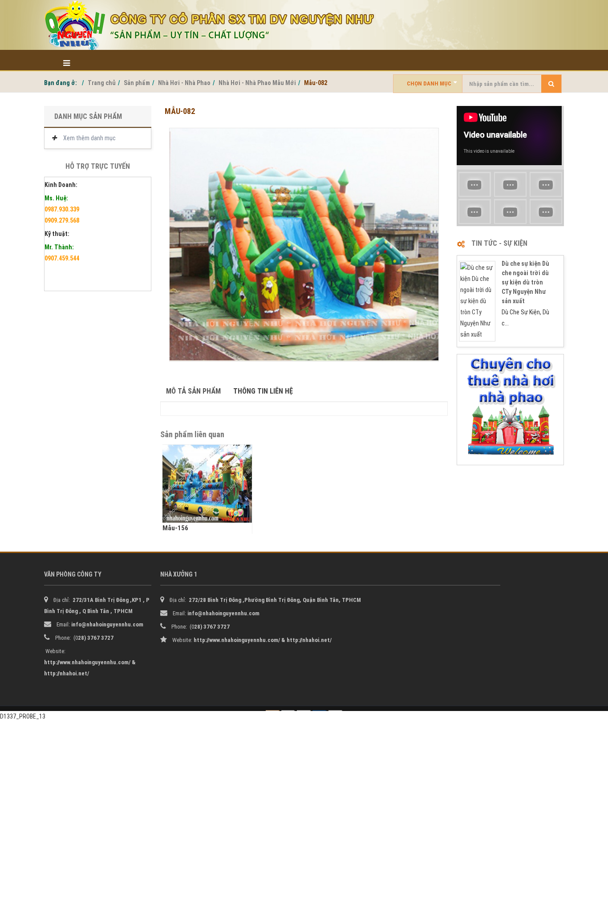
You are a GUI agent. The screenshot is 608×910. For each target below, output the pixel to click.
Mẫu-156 (175, 528)
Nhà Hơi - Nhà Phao (184, 82)
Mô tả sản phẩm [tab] (193, 391)
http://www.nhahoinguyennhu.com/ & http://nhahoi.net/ (263, 640)
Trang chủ (102, 82)
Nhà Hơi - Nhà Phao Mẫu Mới (257, 82)
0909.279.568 (62, 220)
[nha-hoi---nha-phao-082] (304, 244)
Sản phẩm (137, 82)
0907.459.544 (62, 258)
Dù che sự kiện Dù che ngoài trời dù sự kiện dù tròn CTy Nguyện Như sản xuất (525, 282)
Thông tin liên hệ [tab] (263, 391)
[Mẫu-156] (207, 484)
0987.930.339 (62, 209)
